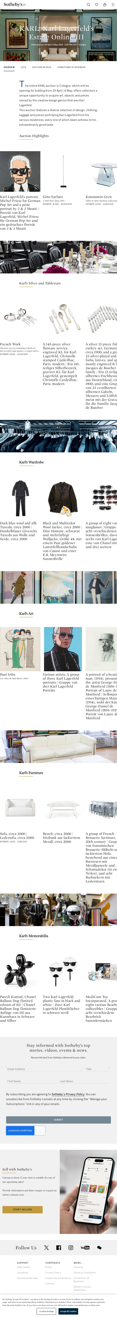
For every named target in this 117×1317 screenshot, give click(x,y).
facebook (58, 1247)
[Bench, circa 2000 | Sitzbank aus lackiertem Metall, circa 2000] (63, 808)
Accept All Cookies (68, 1311)
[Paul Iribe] (20, 649)
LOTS (23, 67)
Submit (58, 1120)
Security (78, 1267)
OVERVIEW (9, 67)
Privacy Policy (53, 1272)
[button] (58, 136)
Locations (22, 1272)
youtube (85, 1247)
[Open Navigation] (113, 4)
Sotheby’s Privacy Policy (68, 1094)
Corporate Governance (58, 1278)
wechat (99, 1248)
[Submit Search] (88, 4)
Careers (49, 1283)
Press (48, 1267)
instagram (71, 1247)
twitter (46, 1247)
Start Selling (22, 1209)
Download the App (27, 1278)
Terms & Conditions (85, 1272)
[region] (58, 1306)
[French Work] (20, 319)
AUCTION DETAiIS (41, 67)
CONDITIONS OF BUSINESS (71, 67)
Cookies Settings (46, 1311)
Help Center (23, 1267)
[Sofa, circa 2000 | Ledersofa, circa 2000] (20, 808)
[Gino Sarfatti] (63, 171)
